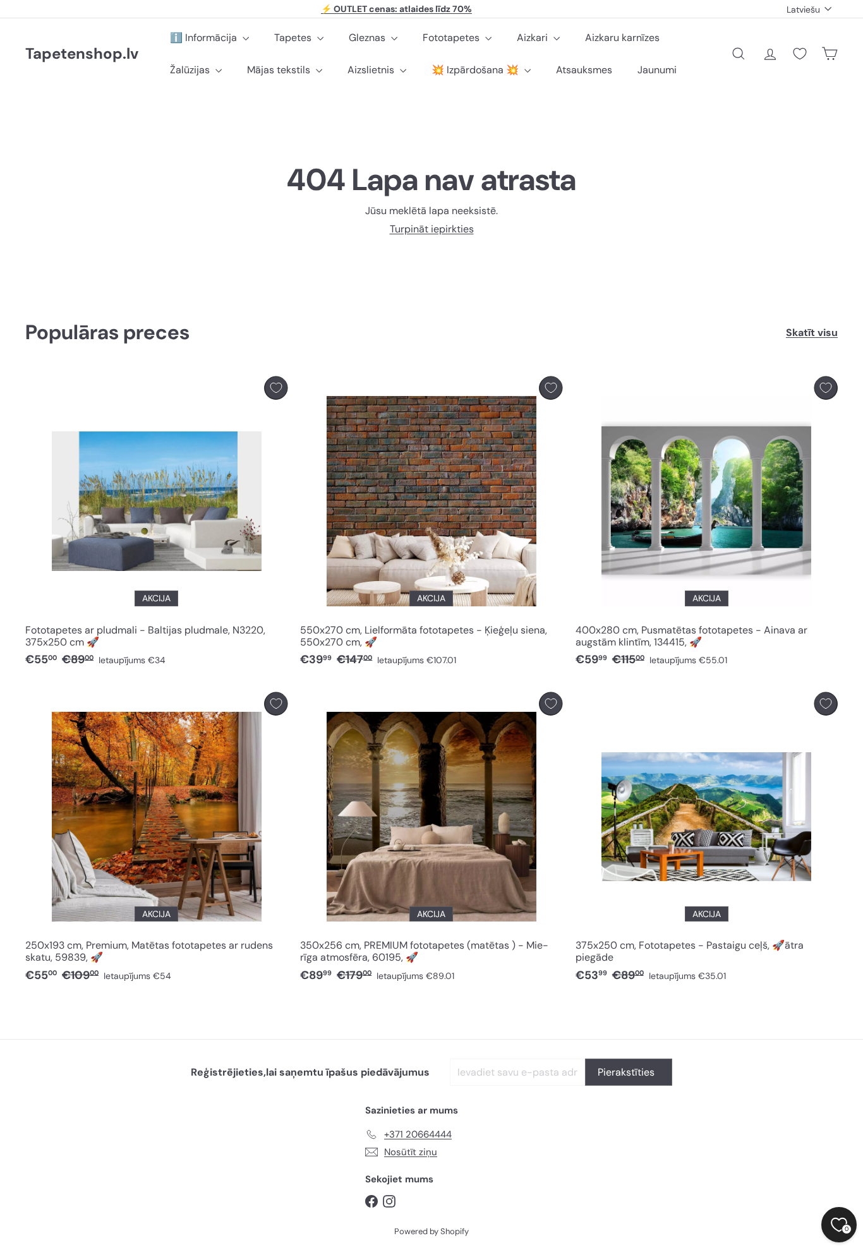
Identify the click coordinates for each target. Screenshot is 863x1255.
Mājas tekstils (280, 69)
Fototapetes (452, 37)
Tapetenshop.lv (81, 54)
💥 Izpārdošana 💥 (476, 69)
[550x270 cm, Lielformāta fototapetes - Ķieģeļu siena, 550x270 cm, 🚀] (431, 525)
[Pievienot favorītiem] (275, 388)
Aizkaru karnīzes (622, 37)
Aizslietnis (372, 69)
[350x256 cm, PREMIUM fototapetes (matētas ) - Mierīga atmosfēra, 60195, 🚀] (431, 840)
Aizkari (533, 37)
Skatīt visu (812, 333)
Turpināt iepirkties (432, 229)
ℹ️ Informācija (204, 37)
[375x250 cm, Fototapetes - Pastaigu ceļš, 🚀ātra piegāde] (707, 840)
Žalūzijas (191, 69)
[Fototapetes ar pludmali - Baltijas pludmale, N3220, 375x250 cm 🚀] (156, 525)
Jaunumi (657, 69)
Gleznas (368, 37)
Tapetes (294, 37)
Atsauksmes (584, 69)
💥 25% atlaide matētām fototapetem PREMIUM (396, 9)
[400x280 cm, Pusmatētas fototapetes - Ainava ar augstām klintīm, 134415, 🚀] (707, 525)
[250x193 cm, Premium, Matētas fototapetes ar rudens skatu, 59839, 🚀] (156, 840)
